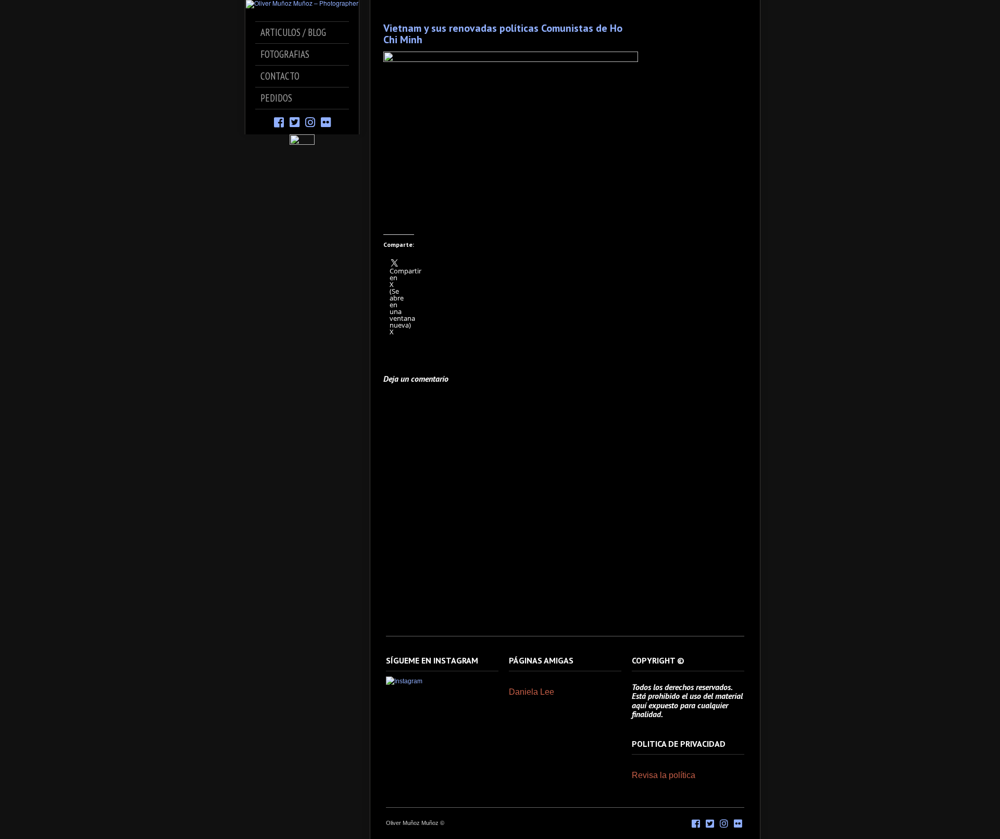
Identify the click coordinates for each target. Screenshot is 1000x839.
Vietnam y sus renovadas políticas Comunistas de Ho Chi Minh (502, 33)
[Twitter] (295, 121)
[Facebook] (279, 121)
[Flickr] (326, 121)
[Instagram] (310, 121)
